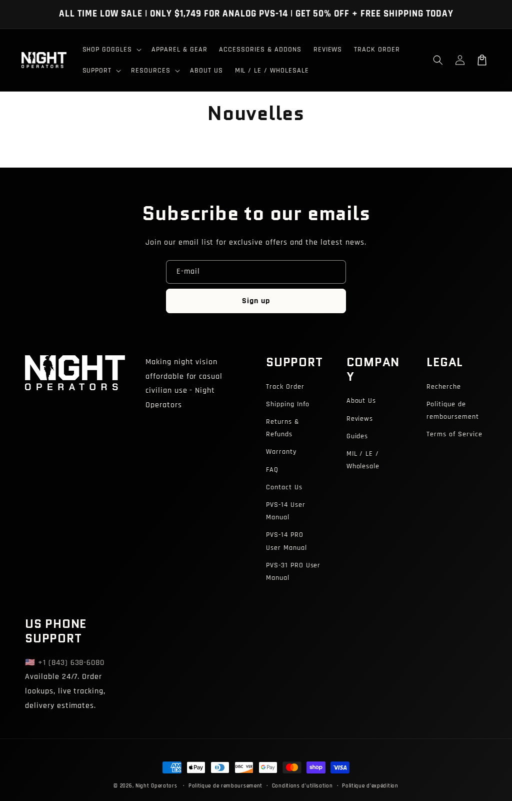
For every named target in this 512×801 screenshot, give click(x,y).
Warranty (281, 451)
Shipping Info (287, 404)
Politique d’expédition (370, 785)
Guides (357, 436)
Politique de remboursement (452, 410)
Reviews (360, 418)
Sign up (256, 301)
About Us (361, 400)
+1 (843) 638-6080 (71, 662)
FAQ (272, 469)
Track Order (285, 386)
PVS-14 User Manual (286, 511)
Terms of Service (454, 434)
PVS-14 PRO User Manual (286, 541)
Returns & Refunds (282, 428)
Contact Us (284, 487)
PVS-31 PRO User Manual (293, 571)
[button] (438, 60)
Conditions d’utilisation (302, 785)
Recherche (443, 386)
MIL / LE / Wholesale (363, 460)
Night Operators (157, 785)
